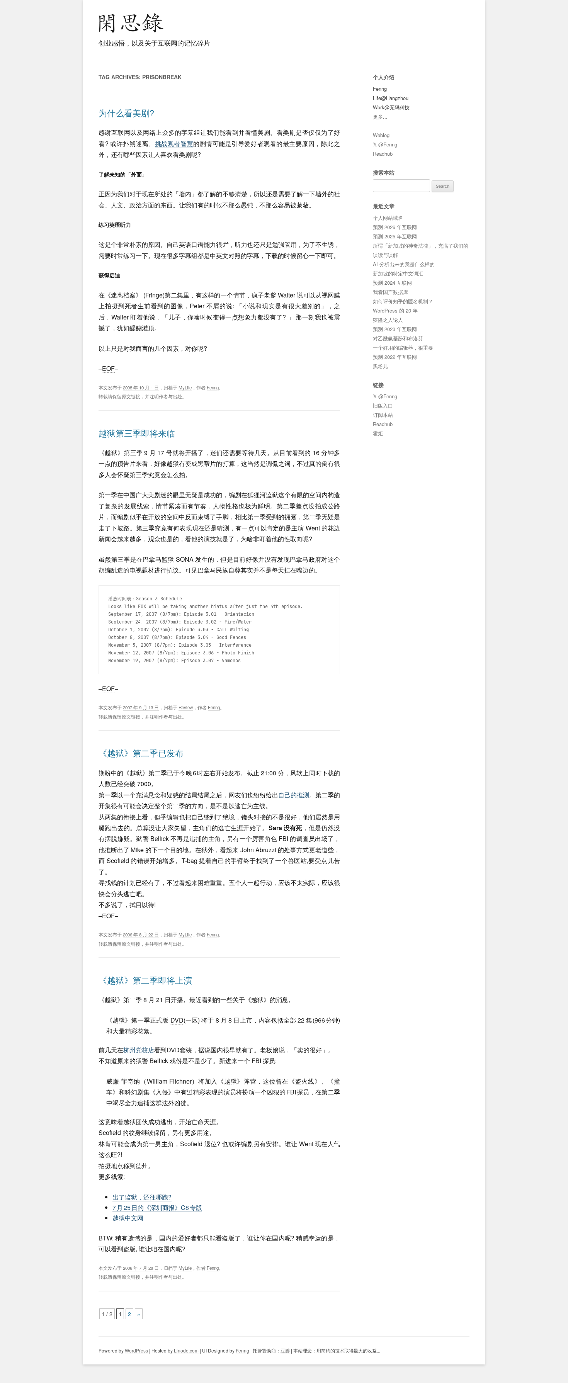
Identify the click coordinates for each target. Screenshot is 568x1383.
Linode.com (186, 1350)
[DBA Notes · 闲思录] (131, 23)
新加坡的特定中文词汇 (398, 273)
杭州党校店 (138, 1049)
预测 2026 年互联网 (395, 227)
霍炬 (378, 433)
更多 (378, 116)
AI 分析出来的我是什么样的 (404, 264)
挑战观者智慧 (174, 143)
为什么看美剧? (126, 113)
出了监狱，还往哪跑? (142, 1197)
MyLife (185, 387)
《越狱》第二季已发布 (141, 753)
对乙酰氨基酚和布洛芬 (398, 338)
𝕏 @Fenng (385, 144)
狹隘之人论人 (388, 319)
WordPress (136, 1350)
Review (186, 707)
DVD (177, 1020)
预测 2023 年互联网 (395, 329)
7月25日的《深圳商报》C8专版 (157, 1207)
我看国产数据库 (390, 292)
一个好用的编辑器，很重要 (403, 347)
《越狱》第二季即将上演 (145, 980)
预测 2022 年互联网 (395, 356)
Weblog (381, 135)
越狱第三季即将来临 (137, 433)
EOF (108, 368)
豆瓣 (285, 1350)
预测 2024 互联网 (392, 282)
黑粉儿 (380, 366)
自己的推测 (293, 794)
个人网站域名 (388, 217)
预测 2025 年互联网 (395, 236)
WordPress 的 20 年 (395, 310)
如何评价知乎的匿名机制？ (403, 301)
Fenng (213, 387)
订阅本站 (383, 414)
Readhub (383, 153)
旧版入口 (383, 405)
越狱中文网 (127, 1217)
